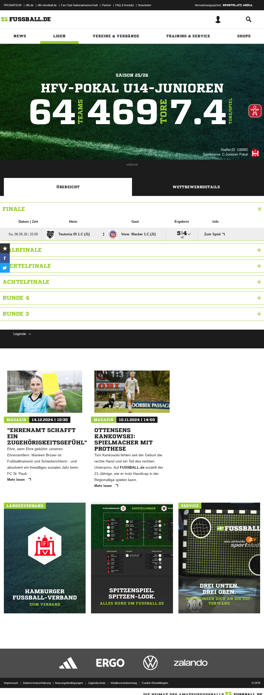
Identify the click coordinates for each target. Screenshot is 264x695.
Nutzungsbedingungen (69, 682)
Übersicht (68, 187)
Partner (106, 5)
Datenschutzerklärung (37, 682)
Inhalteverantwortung (124, 682)
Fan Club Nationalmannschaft (79, 5)
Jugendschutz (97, 682)
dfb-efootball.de (47, 5)
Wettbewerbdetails (196, 187)
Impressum (11, 682)
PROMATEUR (13, 5)
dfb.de (30, 5)
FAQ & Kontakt (124, 5)
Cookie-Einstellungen (155, 682)
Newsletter (144, 5)
